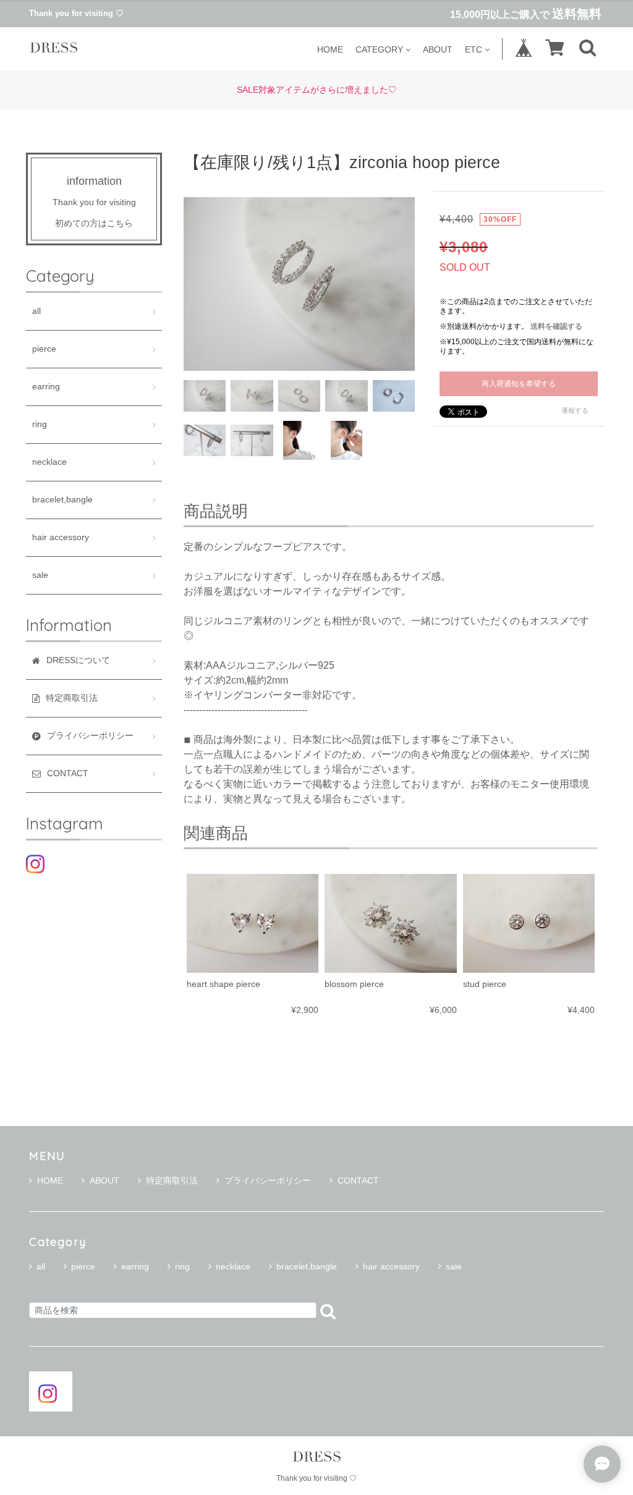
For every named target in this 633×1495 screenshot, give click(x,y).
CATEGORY (379, 49)
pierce (44, 349)
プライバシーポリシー (267, 1180)
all (36, 311)
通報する (574, 410)
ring (39, 424)
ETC (473, 49)
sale (40, 575)
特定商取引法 (172, 1180)
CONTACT (358, 1180)
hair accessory (60, 537)
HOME (330, 49)
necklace (49, 462)
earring (46, 386)
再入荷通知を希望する (519, 383)
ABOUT (437, 49)
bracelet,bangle (62, 499)
